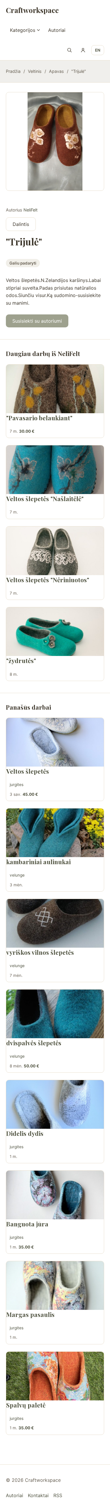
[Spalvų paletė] (55, 1376)
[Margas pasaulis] (55, 1285)
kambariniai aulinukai (38, 861)
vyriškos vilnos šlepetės (40, 952)
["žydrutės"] (55, 631)
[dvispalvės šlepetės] (55, 1014)
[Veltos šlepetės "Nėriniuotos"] (55, 550)
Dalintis (21, 224)
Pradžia (13, 71)
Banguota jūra (27, 1224)
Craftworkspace (32, 10)
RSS (57, 1495)
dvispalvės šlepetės (33, 1043)
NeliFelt (30, 209)
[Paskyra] (83, 50)
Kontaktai (38, 1495)
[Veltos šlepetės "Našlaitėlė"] (55, 469)
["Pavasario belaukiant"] (55, 389)
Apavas (56, 71)
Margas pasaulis (30, 1314)
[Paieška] (69, 50)
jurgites (16, 784)
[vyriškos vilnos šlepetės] (55, 923)
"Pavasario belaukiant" (39, 418)
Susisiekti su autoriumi (37, 321)
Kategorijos (22, 30)
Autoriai (56, 30)
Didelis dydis (24, 1133)
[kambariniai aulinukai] (55, 832)
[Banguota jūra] (55, 1195)
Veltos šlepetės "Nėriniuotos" (47, 579)
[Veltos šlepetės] (55, 742)
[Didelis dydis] (55, 1104)
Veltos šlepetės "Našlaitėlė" (45, 498)
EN (97, 50)
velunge (17, 875)
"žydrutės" (21, 660)
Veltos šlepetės (27, 771)
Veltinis (35, 71)
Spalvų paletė (25, 1405)
